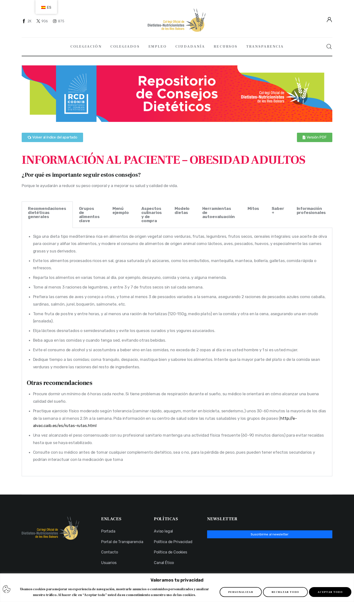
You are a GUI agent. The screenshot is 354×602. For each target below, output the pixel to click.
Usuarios (109, 562)
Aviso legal (163, 531)
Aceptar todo (330, 592)
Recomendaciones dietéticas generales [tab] (47, 212)
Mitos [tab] (253, 208)
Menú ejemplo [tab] (120, 210)
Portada (108, 531)
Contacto (109, 552)
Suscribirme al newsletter (269, 534)
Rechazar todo (285, 592)
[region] (177, 587)
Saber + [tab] (278, 210)
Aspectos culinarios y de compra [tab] (151, 214)
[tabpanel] (177, 352)
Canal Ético (164, 562)
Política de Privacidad (173, 541)
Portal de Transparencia (122, 541)
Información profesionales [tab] (311, 210)
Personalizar (240, 592)
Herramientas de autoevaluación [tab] (218, 212)
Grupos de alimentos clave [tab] (89, 214)
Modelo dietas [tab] (182, 210)
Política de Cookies (170, 552)
